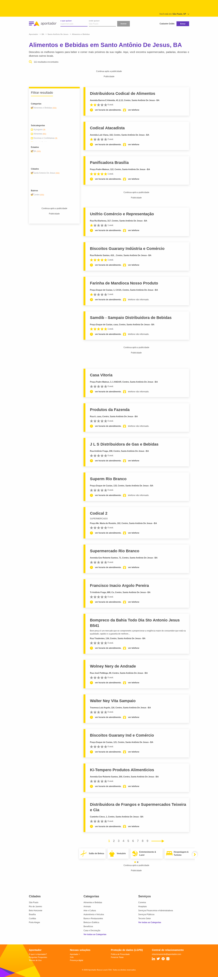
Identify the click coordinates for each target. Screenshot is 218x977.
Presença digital (76, 960)
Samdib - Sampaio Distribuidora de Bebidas (131, 317)
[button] (135, 862)
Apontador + (75, 954)
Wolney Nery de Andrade (113, 666)
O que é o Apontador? (38, 954)
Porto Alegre (34, 922)
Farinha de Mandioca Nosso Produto (124, 283)
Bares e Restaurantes (93, 918)
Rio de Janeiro (35, 906)
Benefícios (88, 926)
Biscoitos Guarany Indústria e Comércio (127, 248)
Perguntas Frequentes (38, 957)
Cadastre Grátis (167, 24)
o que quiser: (66, 21)
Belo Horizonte (35, 910)
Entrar (182, 24)
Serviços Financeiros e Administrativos (155, 910)
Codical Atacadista (107, 128)
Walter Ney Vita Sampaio (113, 701)
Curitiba (32, 918)
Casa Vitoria (101, 375)
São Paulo (33, 902)
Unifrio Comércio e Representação (122, 214)
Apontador (34, 34)
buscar (124, 24)
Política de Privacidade (120, 954)
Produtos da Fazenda (110, 409)
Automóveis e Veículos (94, 914)
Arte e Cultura (90, 910)
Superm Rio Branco (108, 479)
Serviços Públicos (146, 914)
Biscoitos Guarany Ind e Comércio (122, 735)
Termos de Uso (35, 960)
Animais (87, 906)
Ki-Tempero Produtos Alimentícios (122, 770)
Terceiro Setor (144, 918)
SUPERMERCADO (99, 519)
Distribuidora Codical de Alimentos (122, 93)
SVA (72, 957)
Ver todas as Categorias (95, 934)
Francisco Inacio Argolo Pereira (119, 585)
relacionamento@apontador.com (166, 954)
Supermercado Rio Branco (114, 551)
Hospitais (142, 906)
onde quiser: (94, 21)
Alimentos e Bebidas (93, 902)
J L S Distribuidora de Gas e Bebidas (124, 444)
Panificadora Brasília (109, 162)
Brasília (32, 914)
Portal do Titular (117, 957)
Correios (142, 902)
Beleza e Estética (91, 922)
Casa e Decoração (92, 930)
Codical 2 (98, 513)
